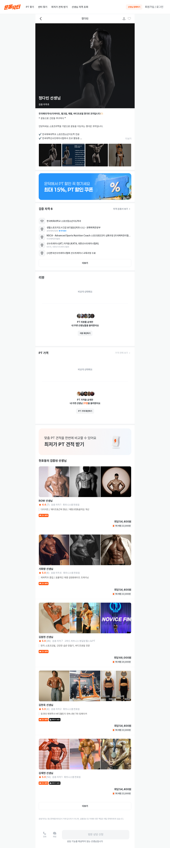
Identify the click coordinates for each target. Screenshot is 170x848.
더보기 (128, 138)
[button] (129, 19)
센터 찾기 (42, 6)
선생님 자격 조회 (80, 6)
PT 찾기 (30, 6)
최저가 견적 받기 (59, 6)
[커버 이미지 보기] (85, 65)
